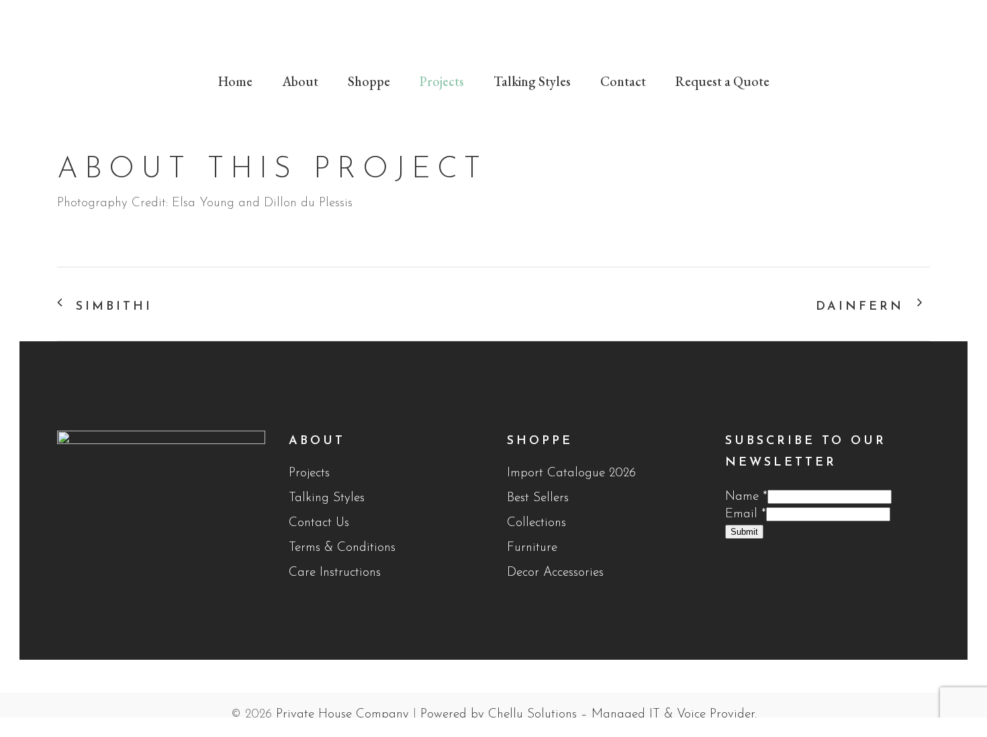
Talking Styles (327, 498)
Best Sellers (538, 498)
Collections (536, 523)
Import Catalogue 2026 (571, 473)
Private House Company (342, 714)
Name (746, 496)
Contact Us (319, 523)
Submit (744, 532)
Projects (309, 473)
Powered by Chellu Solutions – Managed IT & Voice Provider (587, 714)
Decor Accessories (555, 572)
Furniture (532, 547)
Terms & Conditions (342, 547)
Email (745, 514)
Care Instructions (335, 572)
